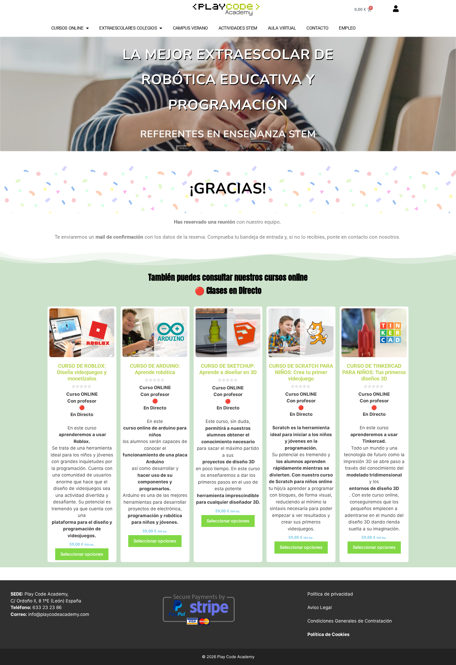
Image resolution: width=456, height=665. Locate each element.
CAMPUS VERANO (190, 28)
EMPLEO (347, 28)
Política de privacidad (330, 594)
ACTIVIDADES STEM (237, 28)
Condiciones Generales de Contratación (349, 621)
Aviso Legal (319, 607)
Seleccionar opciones (81, 554)
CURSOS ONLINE (67, 28)
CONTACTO (317, 28)
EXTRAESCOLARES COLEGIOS (128, 28)
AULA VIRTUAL (282, 28)
